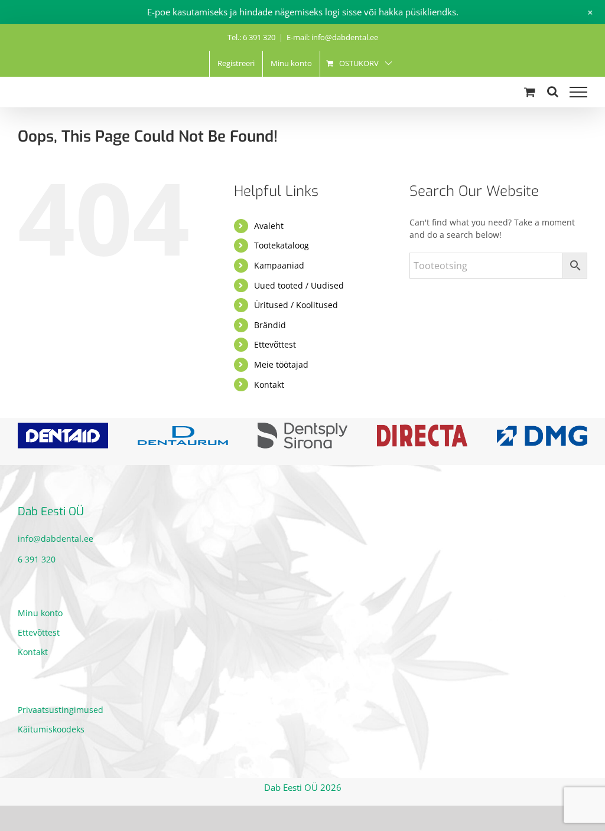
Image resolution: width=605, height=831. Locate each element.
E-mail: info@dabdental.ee (332, 37)
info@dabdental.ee (55, 538)
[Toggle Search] (552, 91)
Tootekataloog (281, 245)
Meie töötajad (281, 364)
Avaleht (269, 225)
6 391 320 (37, 559)
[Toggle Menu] (578, 92)
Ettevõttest (275, 344)
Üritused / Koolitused (296, 304)
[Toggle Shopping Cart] (529, 92)
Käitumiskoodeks (51, 729)
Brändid (270, 325)
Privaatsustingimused (60, 709)
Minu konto (40, 613)
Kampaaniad (279, 265)
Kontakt (269, 384)
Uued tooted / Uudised (299, 285)
